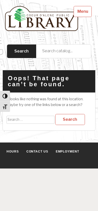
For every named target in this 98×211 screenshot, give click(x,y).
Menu (82, 11)
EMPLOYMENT (67, 151)
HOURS (13, 151)
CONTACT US (37, 151)
